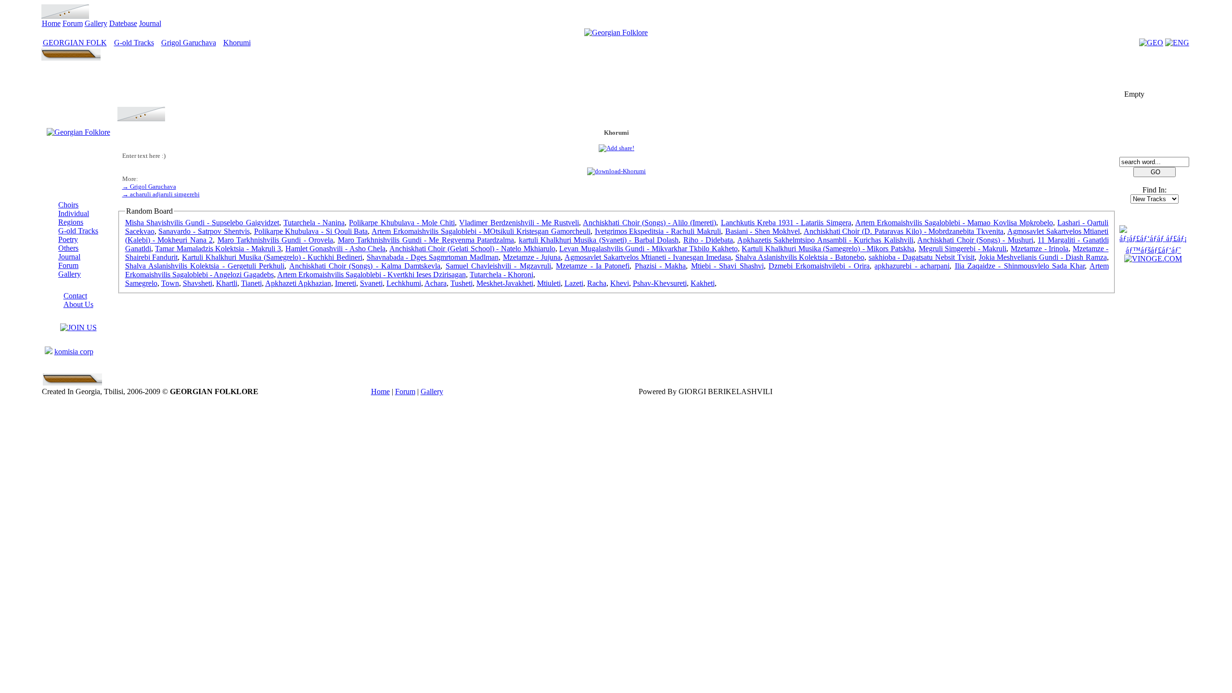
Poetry (68, 239)
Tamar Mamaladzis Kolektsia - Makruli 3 (218, 248)
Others (68, 248)
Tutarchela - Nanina (314, 222)
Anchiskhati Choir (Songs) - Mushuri (975, 240)
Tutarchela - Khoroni (501, 274)
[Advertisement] (616, 85)
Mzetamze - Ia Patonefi (592, 266)
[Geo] (1151, 42)
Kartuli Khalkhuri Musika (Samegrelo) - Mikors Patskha (828, 248)
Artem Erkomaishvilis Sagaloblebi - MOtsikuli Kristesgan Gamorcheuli (481, 231)
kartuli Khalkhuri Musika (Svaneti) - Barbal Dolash (599, 240)
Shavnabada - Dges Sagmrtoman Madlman (433, 257)
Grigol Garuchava (188, 42)
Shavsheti (197, 283)
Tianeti (251, 283)
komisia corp (73, 351)
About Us (78, 304)
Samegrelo (141, 283)
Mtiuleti (549, 283)
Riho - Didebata (708, 240)
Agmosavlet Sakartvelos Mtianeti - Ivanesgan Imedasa (648, 257)
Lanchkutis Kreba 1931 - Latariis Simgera (786, 222)
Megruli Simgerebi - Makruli (963, 248)
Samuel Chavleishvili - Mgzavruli (498, 266)
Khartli (226, 283)
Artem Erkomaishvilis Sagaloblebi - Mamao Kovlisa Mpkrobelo (954, 222)
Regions (70, 222)
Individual (73, 213)
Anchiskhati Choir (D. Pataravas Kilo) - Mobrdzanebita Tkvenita (903, 231)
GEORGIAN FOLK (75, 42)
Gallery (96, 23)
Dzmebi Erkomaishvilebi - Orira (819, 266)
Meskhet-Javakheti (504, 283)
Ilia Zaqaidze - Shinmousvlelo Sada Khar (1020, 266)
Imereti (345, 283)
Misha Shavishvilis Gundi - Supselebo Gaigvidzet (202, 222)
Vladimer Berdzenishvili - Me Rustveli (519, 222)
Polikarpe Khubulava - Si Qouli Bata (311, 231)
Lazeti (574, 283)
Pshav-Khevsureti (660, 283)
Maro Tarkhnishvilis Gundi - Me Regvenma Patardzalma (426, 240)
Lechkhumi (403, 283)
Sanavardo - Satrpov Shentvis (203, 231)
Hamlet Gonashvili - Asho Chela (335, 248)
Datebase (123, 23)
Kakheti (703, 283)
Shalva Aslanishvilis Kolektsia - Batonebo (799, 257)
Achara (435, 283)
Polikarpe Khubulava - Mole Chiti (402, 222)
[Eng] (1177, 42)
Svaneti (371, 283)
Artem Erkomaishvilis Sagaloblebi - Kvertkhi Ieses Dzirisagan (371, 274)
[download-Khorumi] (616, 171)
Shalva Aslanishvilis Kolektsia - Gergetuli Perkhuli (205, 266)
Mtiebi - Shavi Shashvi (727, 266)
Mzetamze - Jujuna (532, 257)
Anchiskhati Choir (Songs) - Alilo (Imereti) (649, 222)
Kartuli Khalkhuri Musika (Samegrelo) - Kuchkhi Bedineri (272, 257)
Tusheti (461, 283)
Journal (150, 23)
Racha (596, 283)
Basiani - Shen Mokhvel (762, 231)
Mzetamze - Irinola (1039, 248)
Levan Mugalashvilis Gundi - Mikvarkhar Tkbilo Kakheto (648, 248)
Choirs (68, 205)
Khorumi (237, 42)
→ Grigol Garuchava (149, 186)
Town (170, 283)
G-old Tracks (134, 42)
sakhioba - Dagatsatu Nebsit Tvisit (922, 257)
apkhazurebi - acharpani (912, 266)
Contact (75, 296)
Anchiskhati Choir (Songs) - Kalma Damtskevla (365, 266)
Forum (73, 23)
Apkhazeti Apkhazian (298, 283)
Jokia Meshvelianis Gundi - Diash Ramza (1043, 257)
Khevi (619, 283)
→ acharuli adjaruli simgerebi (161, 194)
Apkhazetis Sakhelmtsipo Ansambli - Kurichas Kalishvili (825, 240)
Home (51, 23)
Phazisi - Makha (660, 266)
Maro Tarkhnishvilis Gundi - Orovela (276, 240)
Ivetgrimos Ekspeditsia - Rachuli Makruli (658, 231)
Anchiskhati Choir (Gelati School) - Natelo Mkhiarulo (472, 248)
